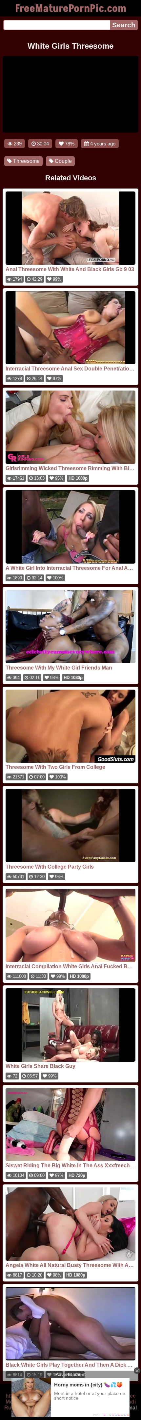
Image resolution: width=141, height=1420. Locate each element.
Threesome (26, 161)
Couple (62, 161)
